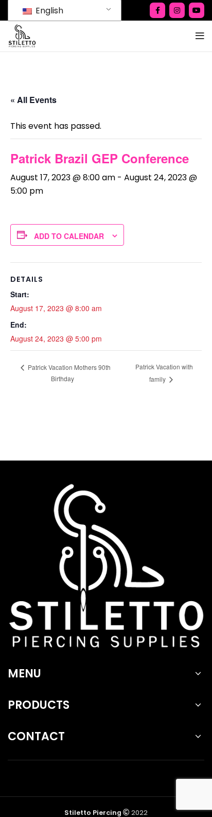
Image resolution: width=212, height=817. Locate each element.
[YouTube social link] (196, 10)
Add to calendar (69, 236)
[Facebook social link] (157, 10)
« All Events (33, 100)
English (48, 10)
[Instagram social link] (177, 10)
